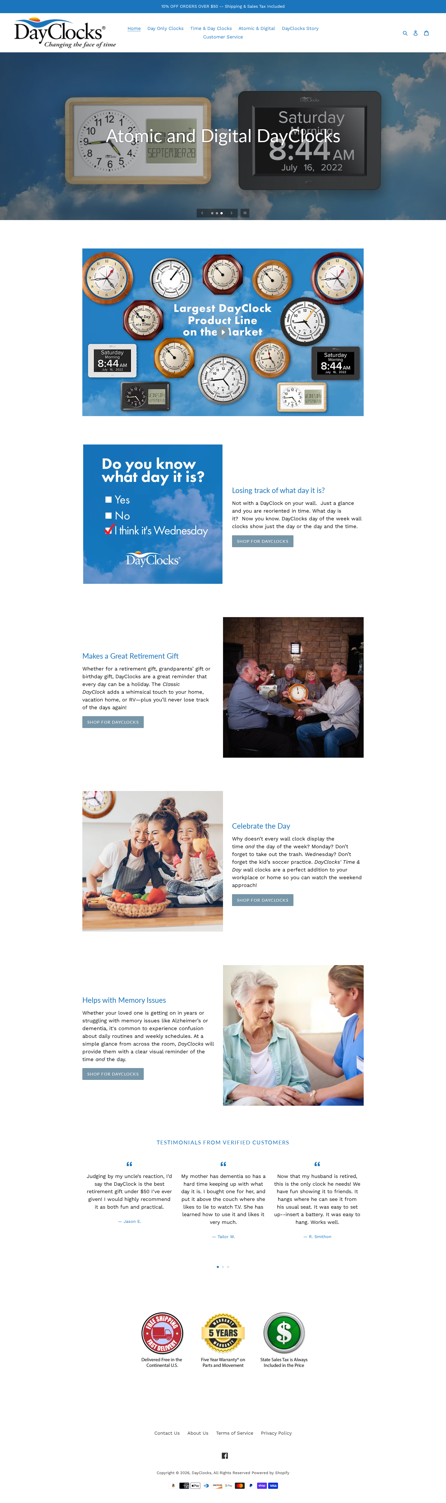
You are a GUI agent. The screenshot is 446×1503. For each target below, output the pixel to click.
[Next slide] (231, 213)
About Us (197, 1433)
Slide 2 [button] (223, 1267)
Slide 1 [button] (217, 1267)
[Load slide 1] (212, 213)
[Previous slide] (202, 213)
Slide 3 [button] (228, 1267)
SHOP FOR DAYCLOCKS (263, 541)
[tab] (217, 1267)
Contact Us (167, 1433)
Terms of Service (234, 1433)
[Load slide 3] (222, 213)
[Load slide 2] (217, 213)
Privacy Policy (276, 1433)
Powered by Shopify (270, 1472)
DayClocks (201, 1472)
